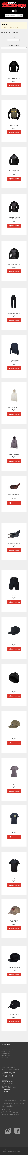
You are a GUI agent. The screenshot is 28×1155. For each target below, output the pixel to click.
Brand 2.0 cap (14, 642)
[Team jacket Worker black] (14, 159)
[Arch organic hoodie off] (14, 395)
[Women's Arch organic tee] (14, 771)
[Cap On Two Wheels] (14, 1004)
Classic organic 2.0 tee (14, 830)
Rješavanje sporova (6, 1055)
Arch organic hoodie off (14, 407)
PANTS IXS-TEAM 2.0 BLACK (14, 313)
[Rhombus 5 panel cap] (14, 724)
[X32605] (14, 583)
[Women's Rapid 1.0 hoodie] (14, 66)
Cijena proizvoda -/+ (13, 39)
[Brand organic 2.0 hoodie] (14, 442)
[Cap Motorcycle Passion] (14, 957)
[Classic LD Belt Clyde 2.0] (14, 534)
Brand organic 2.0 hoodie (14, 454)
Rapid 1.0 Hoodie (14, 125)
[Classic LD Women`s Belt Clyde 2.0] (14, 486)
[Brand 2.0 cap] (14, 630)
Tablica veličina (5, 1060)
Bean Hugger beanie (14, 689)
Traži (20, 15)
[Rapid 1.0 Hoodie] (14, 113)
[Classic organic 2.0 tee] (14, 818)
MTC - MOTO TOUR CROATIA (9, 1088)
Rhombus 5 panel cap (14, 736)
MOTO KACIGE (5, 1091)
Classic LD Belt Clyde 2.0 (14, 543)
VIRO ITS (8, 1151)
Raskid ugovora (5, 1057)
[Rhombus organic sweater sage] (14, 348)
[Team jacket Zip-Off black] (14, 253)
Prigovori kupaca (5, 1053)
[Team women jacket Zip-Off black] (14, 206)
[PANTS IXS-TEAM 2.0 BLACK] (14, 301)
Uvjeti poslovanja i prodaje (8, 1049)
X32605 (14, 595)
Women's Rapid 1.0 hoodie (14, 78)
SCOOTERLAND (5, 1089)
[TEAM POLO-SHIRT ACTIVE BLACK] (14, 865)
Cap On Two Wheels (14, 1014)
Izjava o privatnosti (6, 1051)
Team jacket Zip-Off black (14, 264)
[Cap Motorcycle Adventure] (14, 910)
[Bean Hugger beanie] (14, 677)
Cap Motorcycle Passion (14, 967)
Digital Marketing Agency (15, 1151)
